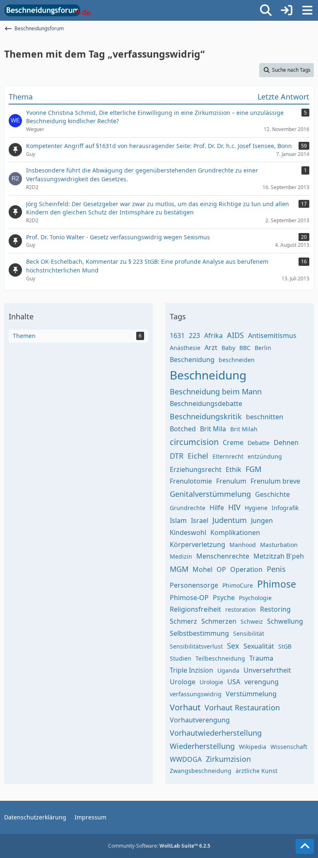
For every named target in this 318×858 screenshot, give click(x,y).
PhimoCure (237, 585)
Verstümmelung (251, 693)
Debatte (259, 443)
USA (233, 681)
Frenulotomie (191, 481)
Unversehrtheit (267, 670)
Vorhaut (185, 707)
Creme (233, 442)
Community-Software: (159, 845)
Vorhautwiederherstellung (216, 733)
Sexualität (258, 646)
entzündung (265, 456)
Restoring (275, 609)
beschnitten (264, 416)
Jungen (262, 520)
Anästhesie (185, 348)
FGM (253, 469)
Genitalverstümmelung (210, 494)
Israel (199, 520)
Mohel (202, 569)
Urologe (182, 681)
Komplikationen (235, 532)
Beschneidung (208, 375)
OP (221, 569)
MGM (179, 569)
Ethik (233, 469)
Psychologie (255, 598)
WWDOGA (186, 759)
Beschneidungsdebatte (206, 403)
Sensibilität (248, 633)
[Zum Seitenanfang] (305, 846)
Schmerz (183, 621)
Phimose (276, 584)
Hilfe (217, 507)
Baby (228, 348)
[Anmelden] (286, 10)
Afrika (213, 335)
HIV (234, 507)
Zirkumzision (228, 759)
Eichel (198, 456)
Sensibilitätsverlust (196, 646)
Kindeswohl (188, 532)
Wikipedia (252, 747)
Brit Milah (244, 429)
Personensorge (194, 585)
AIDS (235, 335)
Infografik (285, 508)
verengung (261, 681)
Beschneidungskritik (206, 416)
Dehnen (286, 442)
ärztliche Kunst (256, 771)
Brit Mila (213, 428)
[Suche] (266, 10)
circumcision (194, 441)
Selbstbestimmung (199, 633)
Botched (183, 428)
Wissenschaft (288, 747)
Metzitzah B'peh (278, 556)
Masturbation (279, 545)
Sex (233, 646)
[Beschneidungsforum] (47, 10)
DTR (176, 456)
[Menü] (307, 10)
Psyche (224, 597)
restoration (240, 609)
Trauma (261, 658)
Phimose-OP (189, 597)
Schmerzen (218, 621)
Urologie (211, 682)
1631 (177, 335)
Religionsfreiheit (195, 609)
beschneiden (237, 360)
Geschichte (272, 494)
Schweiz (252, 621)
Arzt (211, 347)
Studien (180, 658)
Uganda (228, 670)
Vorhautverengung (200, 719)
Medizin (181, 556)
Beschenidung (192, 359)
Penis (276, 569)
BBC (245, 348)
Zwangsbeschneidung (200, 771)
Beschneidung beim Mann (216, 391)
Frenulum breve (275, 481)
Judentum (229, 520)
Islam (178, 520)
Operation (246, 569)
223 (194, 335)
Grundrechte (187, 508)
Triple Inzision (191, 670)
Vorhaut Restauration (242, 707)
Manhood (242, 545)
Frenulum (231, 481)
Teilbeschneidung (220, 658)
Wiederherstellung (202, 746)
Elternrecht (227, 456)
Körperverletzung (197, 544)
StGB (285, 646)
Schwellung (285, 621)
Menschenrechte (222, 556)
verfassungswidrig (196, 694)
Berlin (263, 348)
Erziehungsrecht (196, 469)
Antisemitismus (272, 335)
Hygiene (256, 508)
